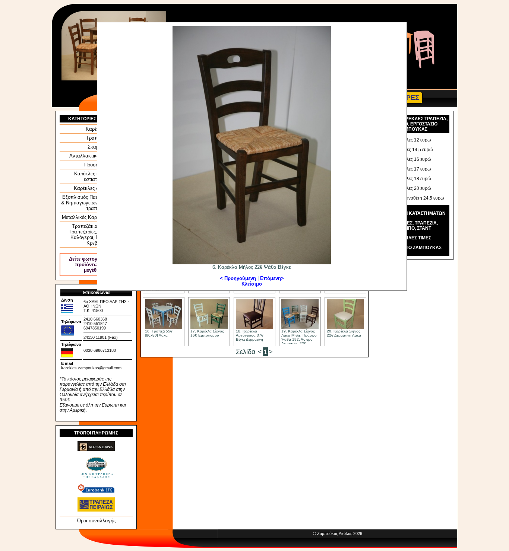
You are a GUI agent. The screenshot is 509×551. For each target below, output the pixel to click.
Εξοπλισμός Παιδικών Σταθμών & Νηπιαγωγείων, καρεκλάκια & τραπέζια (96, 202)
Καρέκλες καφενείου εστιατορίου (96, 176)
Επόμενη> (272, 278)
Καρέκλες (96, 129)
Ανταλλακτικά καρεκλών (96, 156)
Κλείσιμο (251, 284)
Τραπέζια (96, 138)
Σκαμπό (96, 147)
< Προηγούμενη (238, 278)
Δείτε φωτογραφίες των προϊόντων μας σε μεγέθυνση (96, 264)
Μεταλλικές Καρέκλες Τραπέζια (96, 217)
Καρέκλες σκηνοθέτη (96, 188)
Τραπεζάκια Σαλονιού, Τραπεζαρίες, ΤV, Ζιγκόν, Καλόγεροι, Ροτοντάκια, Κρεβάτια (96, 234)
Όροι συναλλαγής (96, 520)
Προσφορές (96, 165)
